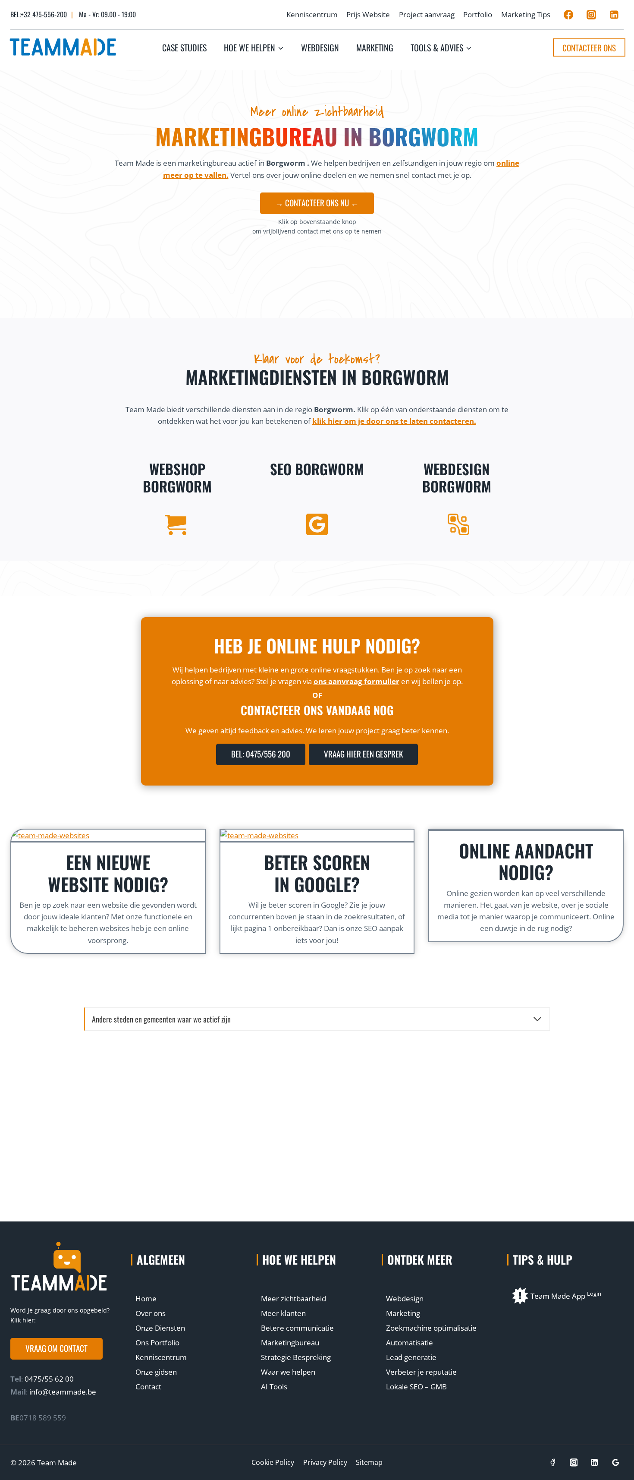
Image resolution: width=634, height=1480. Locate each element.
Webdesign (320, 47)
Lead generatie (411, 1357)
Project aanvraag (427, 14)
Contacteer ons (589, 47)
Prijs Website (368, 14)
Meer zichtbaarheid (293, 1298)
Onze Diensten (160, 1328)
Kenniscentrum (312, 14)
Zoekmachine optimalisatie (431, 1328)
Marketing (374, 47)
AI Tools (274, 1387)
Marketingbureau (290, 1342)
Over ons (150, 1313)
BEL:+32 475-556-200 (38, 14)
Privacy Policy (325, 1462)
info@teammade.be (62, 1392)
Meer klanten (283, 1313)
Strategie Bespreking (296, 1357)
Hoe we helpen (299, 1259)
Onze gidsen (156, 1372)
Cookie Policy (272, 1462)
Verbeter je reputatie (421, 1372)
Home (146, 1298)
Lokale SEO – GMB (416, 1387)
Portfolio (477, 14)
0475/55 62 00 (48, 1379)
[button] (56, 1349)
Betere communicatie (297, 1328)
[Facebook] (568, 14)
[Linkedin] (614, 14)
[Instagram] (591, 14)
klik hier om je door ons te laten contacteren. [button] (394, 421)
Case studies (184, 47)
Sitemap (369, 1462)
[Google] (616, 1463)
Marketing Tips (525, 14)
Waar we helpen (288, 1372)
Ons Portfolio (157, 1342)
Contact (148, 1387)
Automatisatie (409, 1342)
